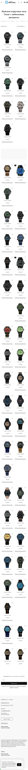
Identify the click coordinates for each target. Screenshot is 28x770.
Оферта (3, 751)
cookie (14, 763)
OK (19, 764)
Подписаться (14, 683)
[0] (24, 2)
